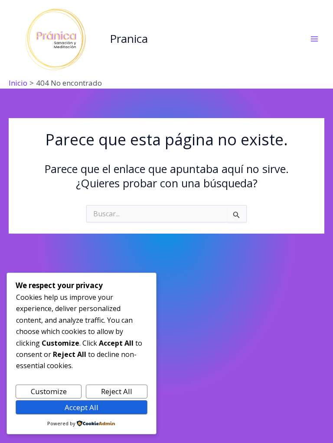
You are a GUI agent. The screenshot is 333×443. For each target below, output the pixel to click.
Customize (49, 391)
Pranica (129, 38)
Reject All (116, 391)
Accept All (81, 407)
